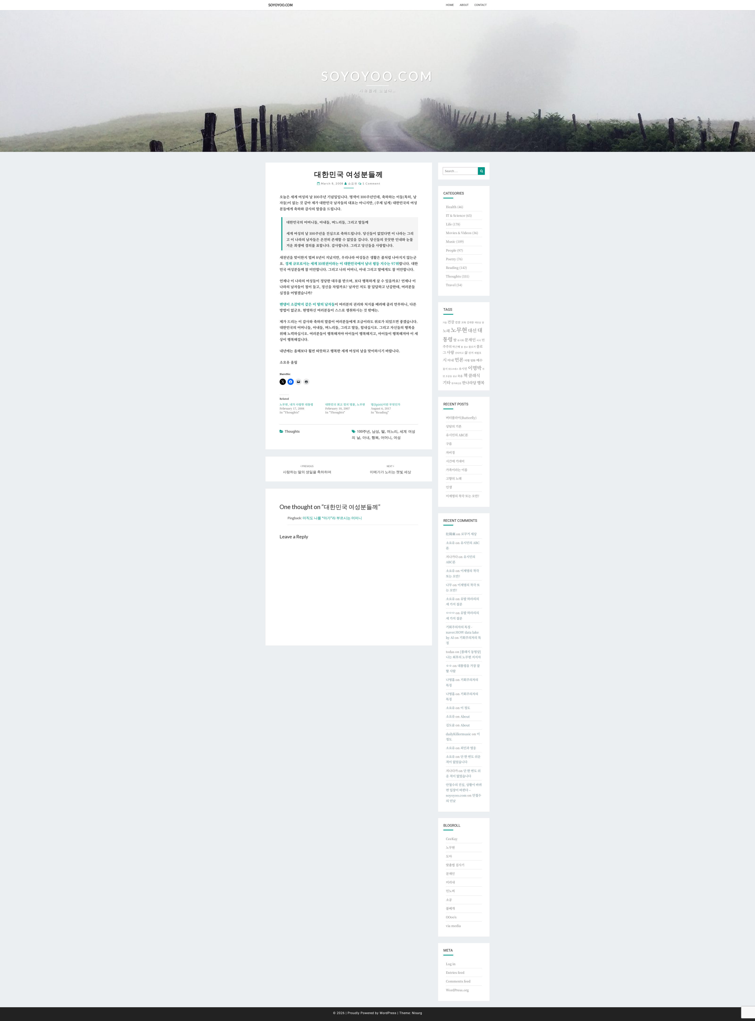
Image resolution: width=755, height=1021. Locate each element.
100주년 (363, 431)
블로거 (472, 347)
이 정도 (465, 708)
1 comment (371, 183)
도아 (449, 856)
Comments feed (458, 981)
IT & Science (455, 215)
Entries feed (455, 972)
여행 (467, 360)
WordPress (388, 1013)
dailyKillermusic (458, 734)
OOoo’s (451, 917)
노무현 (459, 330)
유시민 (463, 369)
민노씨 (450, 891)
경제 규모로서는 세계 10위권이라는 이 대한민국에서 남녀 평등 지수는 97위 (342, 263)
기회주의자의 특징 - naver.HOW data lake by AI (462, 632)
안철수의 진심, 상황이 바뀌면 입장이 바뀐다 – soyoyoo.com (464, 790)
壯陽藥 (450, 534)
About (464, 4)
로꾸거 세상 (469, 534)
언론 (459, 359)
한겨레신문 (456, 383)
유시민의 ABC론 (457, 435)
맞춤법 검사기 (455, 865)
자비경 (450, 452)
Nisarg (417, 1013)
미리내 (450, 882)
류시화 (460, 340)
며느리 (392, 431)
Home (450, 4)
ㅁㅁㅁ (450, 613)
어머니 (386, 437)
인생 (449, 487)
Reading (452, 267)
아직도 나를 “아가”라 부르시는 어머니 (332, 518)
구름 (449, 443)
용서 (445, 368)
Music (450, 241)
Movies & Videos (458, 233)
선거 (470, 353)
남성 (375, 431)
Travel (451, 285)
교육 (463, 322)
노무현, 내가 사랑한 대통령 (296, 404)
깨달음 (478, 322)
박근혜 (456, 347)
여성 (397, 437)
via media (453, 925)
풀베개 (450, 908)
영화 (472, 360)
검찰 (457, 322)
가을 (445, 322)
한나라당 (469, 382)
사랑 (450, 352)
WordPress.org (457, 990)
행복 (375, 437)
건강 (450, 321)
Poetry (451, 259)
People (451, 250)
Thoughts (292, 431)
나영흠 (450, 679)
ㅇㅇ (449, 665)
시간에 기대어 (455, 461)
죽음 (460, 376)
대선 (472, 330)
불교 (466, 346)
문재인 (470, 339)
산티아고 (459, 352)
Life (449, 224)
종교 (455, 376)
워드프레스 (453, 368)
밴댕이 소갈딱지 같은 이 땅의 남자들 (307, 304)
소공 (449, 899)
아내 (365, 437)
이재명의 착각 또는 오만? (462, 496)
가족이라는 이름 (456, 470)
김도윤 (450, 725)
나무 (449, 585)
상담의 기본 (453, 426)
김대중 (470, 322)
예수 (479, 360)
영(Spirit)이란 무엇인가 (385, 404)
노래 (446, 330)
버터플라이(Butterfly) (461, 417)
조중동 (449, 376)
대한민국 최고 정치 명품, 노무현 (345, 404)
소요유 (352, 183)
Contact (480, 4)
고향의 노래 (453, 478)
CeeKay (452, 839)
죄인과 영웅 (468, 748)
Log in (451, 964)
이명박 (475, 367)
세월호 (477, 352)
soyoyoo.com (280, 4)
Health (451, 207)
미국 (479, 340)
